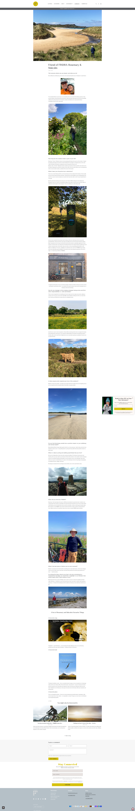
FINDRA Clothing (38, 810)
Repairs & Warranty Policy (55, 796)
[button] (50, 4)
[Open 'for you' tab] (3, 807)
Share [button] (50, 701)
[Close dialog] (133, 398)
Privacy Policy (53, 799)
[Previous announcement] (33, 9)
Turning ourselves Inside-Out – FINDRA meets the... (50, 723)
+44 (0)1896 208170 (89, 798)
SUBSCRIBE (67, 784)
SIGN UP (123, 408)
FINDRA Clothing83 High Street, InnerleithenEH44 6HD (90, 794)
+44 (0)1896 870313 (71, 795)
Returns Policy (53, 794)
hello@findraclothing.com (72, 793)
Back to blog (68, 735)
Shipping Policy (53, 793)
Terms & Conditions (54, 797)
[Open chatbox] (133, 809)
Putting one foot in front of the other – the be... (85, 723)
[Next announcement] (101, 9)
